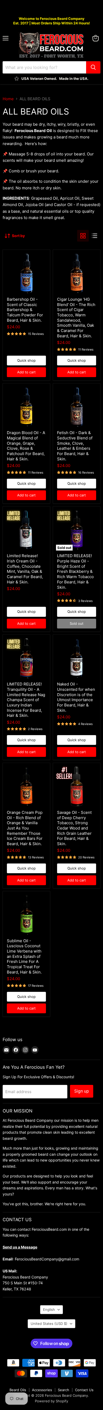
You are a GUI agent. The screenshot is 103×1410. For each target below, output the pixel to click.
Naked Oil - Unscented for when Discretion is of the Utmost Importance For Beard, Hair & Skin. (76, 697)
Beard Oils (18, 1390)
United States (49, 1323)
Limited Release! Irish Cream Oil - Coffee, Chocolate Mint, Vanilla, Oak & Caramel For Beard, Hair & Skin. (25, 568)
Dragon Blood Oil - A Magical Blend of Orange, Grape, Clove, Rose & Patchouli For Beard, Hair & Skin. (26, 445)
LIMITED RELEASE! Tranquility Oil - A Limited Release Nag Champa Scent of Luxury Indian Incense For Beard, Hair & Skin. (26, 700)
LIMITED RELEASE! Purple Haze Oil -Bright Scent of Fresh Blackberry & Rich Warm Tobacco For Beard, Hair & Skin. (75, 571)
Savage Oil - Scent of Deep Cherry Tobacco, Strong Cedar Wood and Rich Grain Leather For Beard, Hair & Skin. (74, 828)
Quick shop (26, 360)
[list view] (94, 236)
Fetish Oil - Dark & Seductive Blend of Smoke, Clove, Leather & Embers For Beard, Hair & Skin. (74, 445)
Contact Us (84, 1390)
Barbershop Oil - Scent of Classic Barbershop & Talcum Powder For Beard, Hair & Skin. (25, 310)
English (49, 1309)
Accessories (42, 1390)
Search (63, 1390)
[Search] (93, 67)
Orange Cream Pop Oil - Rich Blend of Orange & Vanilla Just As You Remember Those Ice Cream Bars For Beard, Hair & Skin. (25, 828)
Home (8, 99)
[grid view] (83, 236)
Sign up (81, 1091)
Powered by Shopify (51, 1401)
